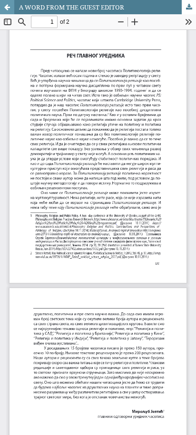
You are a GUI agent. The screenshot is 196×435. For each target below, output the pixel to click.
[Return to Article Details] (7, 7)
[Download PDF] (189, 7)
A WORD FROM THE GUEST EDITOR (71, 7)
